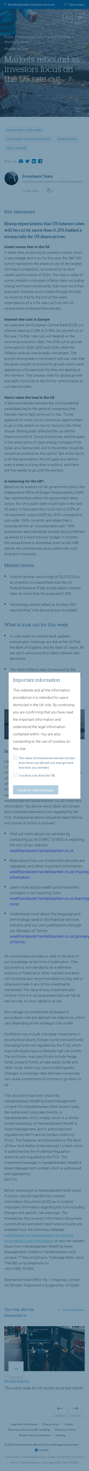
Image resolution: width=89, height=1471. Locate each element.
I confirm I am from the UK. (37, 775)
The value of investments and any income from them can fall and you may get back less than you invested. (47, 762)
